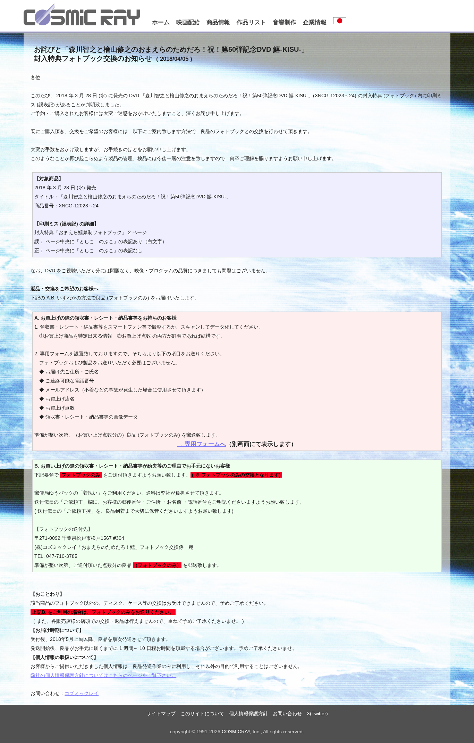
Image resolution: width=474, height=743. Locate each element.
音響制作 (284, 22)
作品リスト (251, 22)
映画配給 (188, 22)
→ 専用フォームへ (201, 443)
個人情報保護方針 (248, 713)
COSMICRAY (236, 731)
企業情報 (315, 22)
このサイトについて (202, 713)
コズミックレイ (82, 693)
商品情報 (218, 22)
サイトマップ (161, 713)
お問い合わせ (287, 713)
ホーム (161, 22)
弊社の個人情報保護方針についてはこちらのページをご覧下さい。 (103, 675)
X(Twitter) (317, 713)
